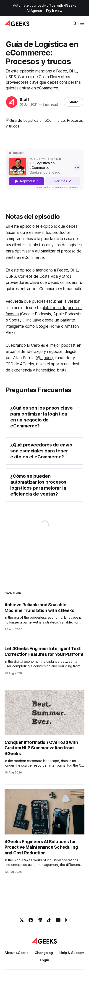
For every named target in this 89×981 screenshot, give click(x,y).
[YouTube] (58, 920)
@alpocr (44, 357)
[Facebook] (31, 920)
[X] (21, 920)
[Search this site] (74, 23)
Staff (24, 99)
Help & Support (71, 953)
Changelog (44, 953)
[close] (83, 8)
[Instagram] (67, 920)
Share (74, 102)
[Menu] (82, 23)
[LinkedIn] (40, 920)
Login (44, 960)
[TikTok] (49, 920)
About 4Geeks (16, 953)
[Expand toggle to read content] (78, 407)
